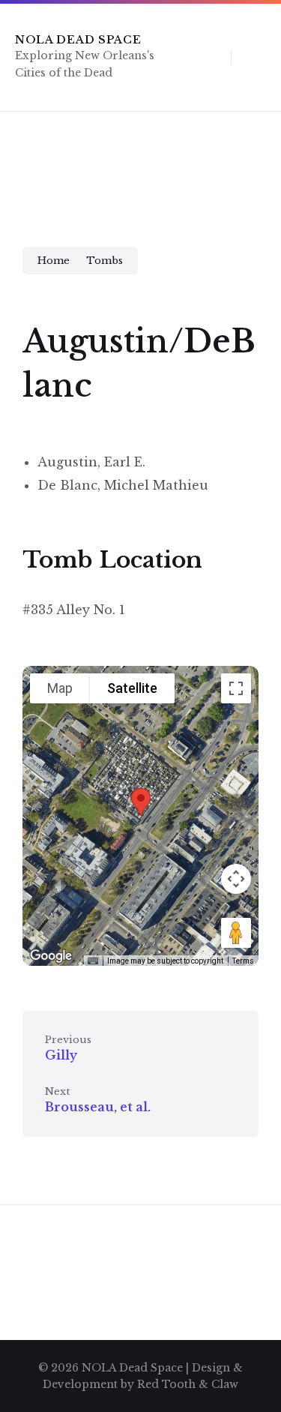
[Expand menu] (256, 57)
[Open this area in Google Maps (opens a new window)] (51, 956)
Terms (243, 961)
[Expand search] (208, 57)
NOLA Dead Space (78, 39)
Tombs (104, 260)
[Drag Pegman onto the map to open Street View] (236, 933)
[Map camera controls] (236, 879)
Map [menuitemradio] (60, 688)
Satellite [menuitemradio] (132, 688)
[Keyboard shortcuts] (93, 961)
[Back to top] (247, 1356)
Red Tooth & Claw (187, 1384)
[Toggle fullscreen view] (236, 688)
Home (53, 260)
